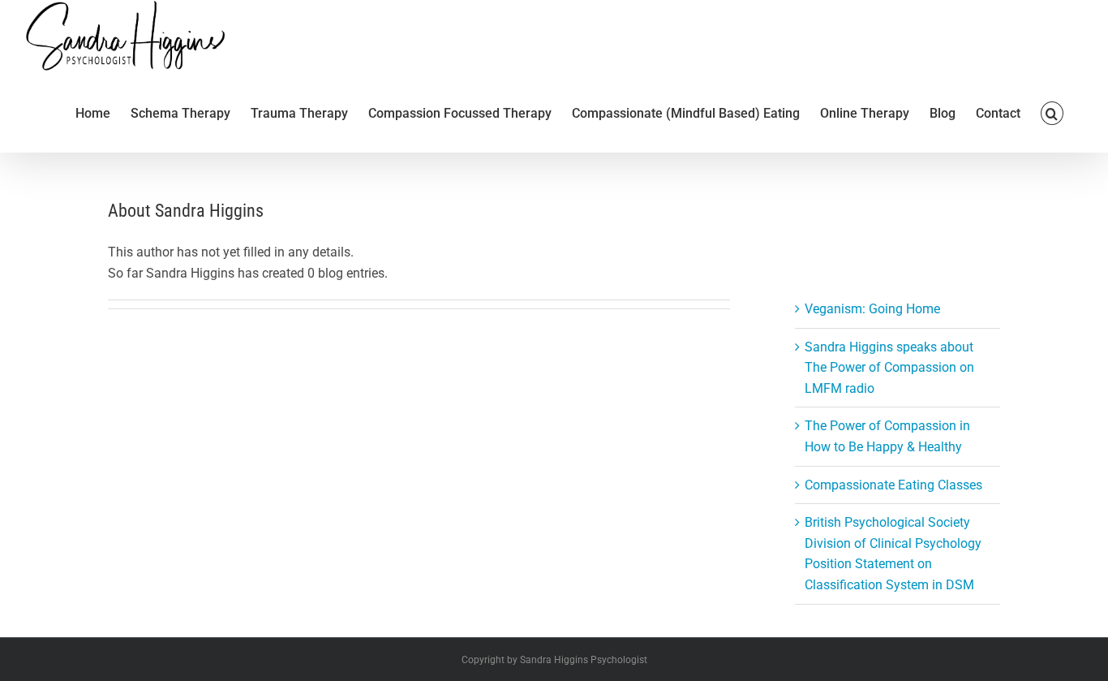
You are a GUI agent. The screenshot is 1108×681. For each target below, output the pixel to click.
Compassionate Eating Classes (893, 485)
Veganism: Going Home (872, 309)
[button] (1052, 112)
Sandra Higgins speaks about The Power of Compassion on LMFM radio (889, 367)
